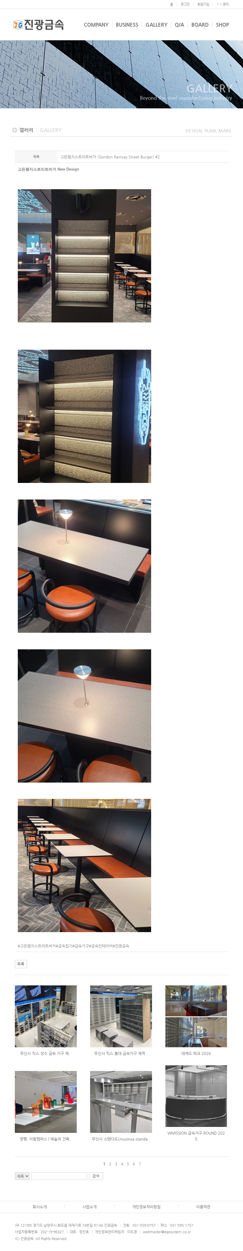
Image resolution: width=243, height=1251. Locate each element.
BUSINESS (127, 25)
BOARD (200, 25)
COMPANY (96, 25)
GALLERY (156, 25)
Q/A (179, 25)
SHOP (222, 25)
